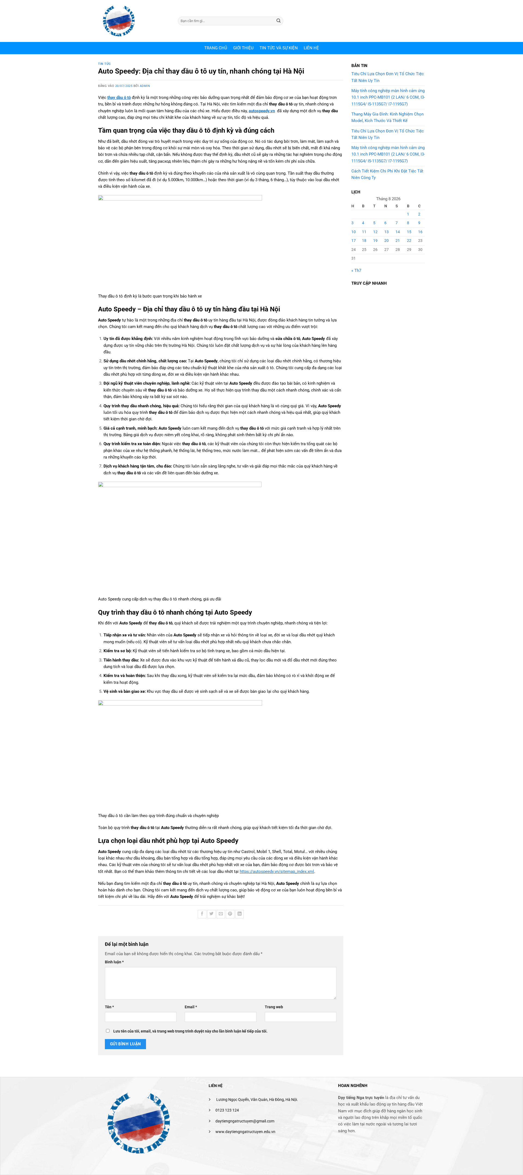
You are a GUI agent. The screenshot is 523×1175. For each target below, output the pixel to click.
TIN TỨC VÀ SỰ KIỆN (279, 47)
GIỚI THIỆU (243, 47)
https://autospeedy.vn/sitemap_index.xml (277, 871)
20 (386, 240)
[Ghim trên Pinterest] (230, 914)
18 (364, 240)
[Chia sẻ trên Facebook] (202, 914)
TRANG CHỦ (215, 47)
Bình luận (114, 962)
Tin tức (104, 64)
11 (364, 232)
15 (409, 232)
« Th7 (356, 270)
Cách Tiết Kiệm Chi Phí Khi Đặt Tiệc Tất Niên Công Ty (387, 174)
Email (191, 1007)
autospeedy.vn (262, 110)
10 (353, 232)
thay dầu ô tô (119, 97)
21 (398, 240)
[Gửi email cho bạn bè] (221, 914)
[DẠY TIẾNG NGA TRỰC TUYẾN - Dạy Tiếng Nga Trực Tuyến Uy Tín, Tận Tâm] (134, 21)
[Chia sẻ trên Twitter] (211, 914)
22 (409, 240)
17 (353, 240)
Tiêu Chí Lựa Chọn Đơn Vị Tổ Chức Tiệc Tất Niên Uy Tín (387, 77)
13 (386, 232)
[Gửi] (278, 21)
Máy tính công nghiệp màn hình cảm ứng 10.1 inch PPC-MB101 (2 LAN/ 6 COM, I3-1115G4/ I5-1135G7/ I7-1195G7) (388, 97)
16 (420, 232)
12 (375, 232)
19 (375, 240)
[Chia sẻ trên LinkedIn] (239, 914)
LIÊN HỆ (311, 47)
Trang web (274, 1007)
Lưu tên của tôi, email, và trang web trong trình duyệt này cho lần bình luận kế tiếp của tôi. (190, 1031)
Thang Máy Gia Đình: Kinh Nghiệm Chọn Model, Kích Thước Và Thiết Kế (387, 117)
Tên (109, 1007)
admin (145, 86)
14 (398, 232)
